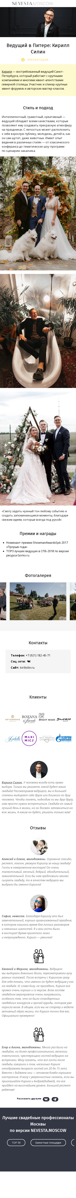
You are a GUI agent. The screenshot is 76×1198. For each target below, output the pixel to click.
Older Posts (38, 1162)
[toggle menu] (6, 3)
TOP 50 (16, 1142)
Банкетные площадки (48, 1142)
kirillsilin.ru (27, 668)
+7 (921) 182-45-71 (38, 655)
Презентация (38, 59)
